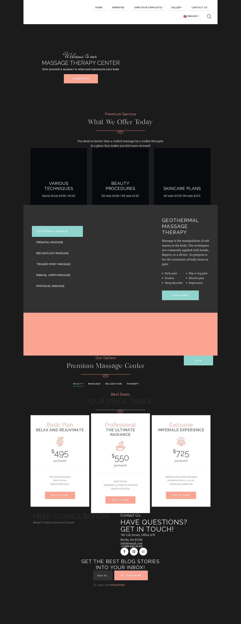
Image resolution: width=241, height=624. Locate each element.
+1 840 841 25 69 (131, 546)
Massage (94, 384)
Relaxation (113, 384)
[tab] (57, 231)
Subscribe (133, 575)
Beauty (78, 384)
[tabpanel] (154, 259)
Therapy (132, 384)
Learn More (81, 78)
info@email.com (131, 543)
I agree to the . (111, 584)
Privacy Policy (118, 585)
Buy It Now (60, 495)
